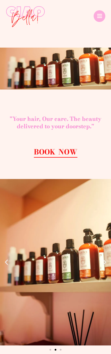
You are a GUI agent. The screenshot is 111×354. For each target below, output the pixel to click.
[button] (6, 262)
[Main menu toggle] (99, 16)
